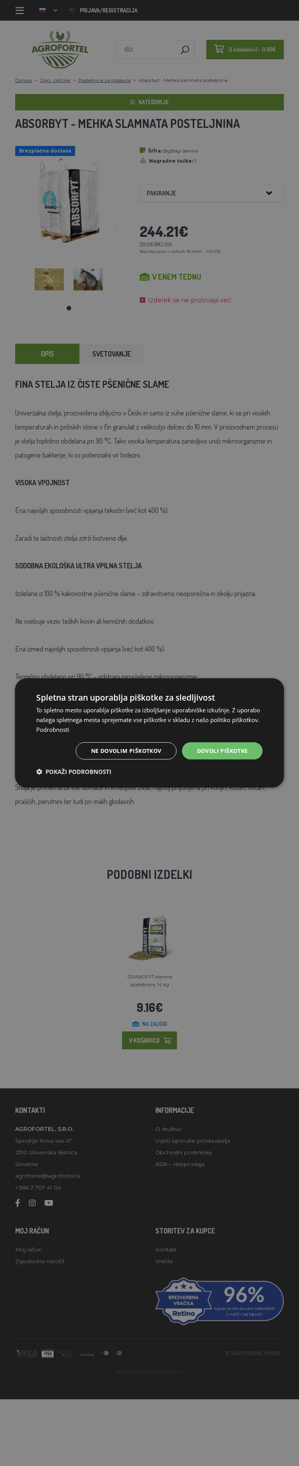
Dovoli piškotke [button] (222, 750)
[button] (73, 771)
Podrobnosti (52, 729)
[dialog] (149, 733)
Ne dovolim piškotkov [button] (126, 750)
